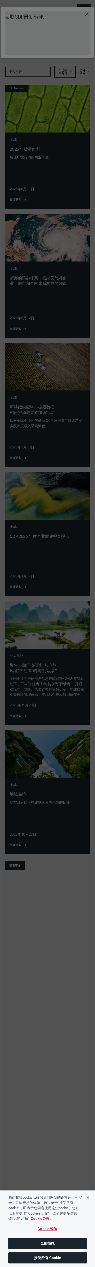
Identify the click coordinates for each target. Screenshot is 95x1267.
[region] (47, 1228)
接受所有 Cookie (47, 1258)
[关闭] (88, 1197)
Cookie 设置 (47, 1229)
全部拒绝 (47, 1243)
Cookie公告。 (42, 1219)
